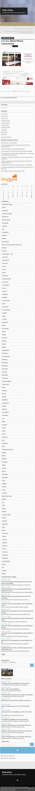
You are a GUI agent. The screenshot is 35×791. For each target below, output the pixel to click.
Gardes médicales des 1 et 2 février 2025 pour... (16, 736)
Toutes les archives (6, 137)
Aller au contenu (5, 1)
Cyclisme (4, 319)
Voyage (4, 570)
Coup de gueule (6, 310)
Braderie (4, 248)
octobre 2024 (5, 125)
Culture (4, 316)
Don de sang (5, 328)
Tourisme (4, 539)
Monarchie (5, 462)
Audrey (3, 618)
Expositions (5, 365)
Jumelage (4, 424)
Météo (3, 455)
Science (4, 508)
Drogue (4, 334)
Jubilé (3, 421)
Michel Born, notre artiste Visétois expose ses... (16, 700)
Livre (3, 440)
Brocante (4, 251)
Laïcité (3, 434)
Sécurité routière (6, 514)
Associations (5, 232)
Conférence (5, 294)
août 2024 (4, 130)
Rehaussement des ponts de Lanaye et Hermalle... (17, 694)
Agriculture (5, 210)
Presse (3, 490)
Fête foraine (5, 375)
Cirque (3, 266)
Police (3, 480)
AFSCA (4, 207)
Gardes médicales (6, 381)
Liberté (23, 149)
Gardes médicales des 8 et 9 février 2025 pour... (16, 725)
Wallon (4, 573)
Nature (4, 471)
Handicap (4, 390)
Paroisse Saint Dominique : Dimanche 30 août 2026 (14, 145)
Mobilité (4, 459)
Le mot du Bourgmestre (19, 28)
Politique (4, 483)
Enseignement (5, 350)
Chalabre (29, 165)
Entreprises (5, 353)
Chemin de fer (5, 260)
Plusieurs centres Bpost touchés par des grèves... (17, 731)
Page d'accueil (30, 28)
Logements (5, 443)
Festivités (4, 372)
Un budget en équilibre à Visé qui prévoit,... (15, 719)
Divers (3, 325)
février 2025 (4, 116)
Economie (4, 337)
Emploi (4, 344)
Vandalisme (5, 558)
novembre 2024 (5, 123)
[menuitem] (20, 28)
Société (4, 517)
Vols (3, 567)
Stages (3, 530)
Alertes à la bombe (7, 213)
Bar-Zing (22, 171)
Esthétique (5, 362)
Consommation (6, 300)
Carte (3, 654)
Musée (3, 465)
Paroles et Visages (27, 151)
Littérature (5, 437)
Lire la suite (4, 107)
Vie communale (6, 561)
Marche (4, 452)
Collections (5, 275)
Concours (4, 291)
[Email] (17, 750)
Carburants (5, 257)
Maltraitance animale (7, 449)
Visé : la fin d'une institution (10, 689)
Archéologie (5, 223)
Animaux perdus (6, 220)
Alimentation (5, 216)
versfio (3, 603)
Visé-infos (7, 10)
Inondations (5, 415)
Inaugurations (5, 403)
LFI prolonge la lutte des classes (9, 171)
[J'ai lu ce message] (33, 787)
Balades (4, 238)
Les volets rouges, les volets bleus (10, 149)
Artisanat (4, 226)
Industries (4, 409)
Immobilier (5, 400)
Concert (4, 288)
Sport (3, 527)
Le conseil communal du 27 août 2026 (11, 167)
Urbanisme (5, 552)
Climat (3, 272)
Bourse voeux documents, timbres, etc (12, 244)
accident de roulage (7, 204)
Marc (2, 640)
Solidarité (4, 521)
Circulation (5, 263)
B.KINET (3, 611)
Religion (4, 499)
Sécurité (4, 511)
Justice (4, 428)
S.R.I (3, 502)
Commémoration (6, 279)
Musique (4, 468)
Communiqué (5, 285)
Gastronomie (5, 384)
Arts (3, 229)
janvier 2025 (4, 118)
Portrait (4, 487)
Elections (4, 341)
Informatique (5, 412)
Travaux (4, 549)
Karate (3, 431)
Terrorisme (5, 533)
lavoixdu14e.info (5, 146)
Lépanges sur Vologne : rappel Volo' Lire (11, 157)
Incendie (4, 406)
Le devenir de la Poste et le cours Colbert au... (13, 165)
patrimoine (5, 477)
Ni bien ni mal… (5, 143)
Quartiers (4, 493)
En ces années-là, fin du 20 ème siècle (11, 151)
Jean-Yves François (7, 581)
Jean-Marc (4, 625)
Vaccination (5, 555)
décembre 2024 (5, 120)
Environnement (6, 356)
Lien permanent (6, 91)
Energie (4, 347)
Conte (3, 303)
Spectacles (5, 524)
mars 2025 (4, 114)
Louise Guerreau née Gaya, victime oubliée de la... (14, 153)
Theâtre (4, 536)
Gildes (3, 387)
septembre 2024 (5, 127)
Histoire (4, 393)
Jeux (3, 418)
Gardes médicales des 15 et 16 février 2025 (15, 706)
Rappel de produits (7, 496)
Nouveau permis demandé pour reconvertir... (15, 683)
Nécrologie (5, 474)
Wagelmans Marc (6, 648)
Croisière (4, 313)
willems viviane (5, 596)
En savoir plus (12, 789)
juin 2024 (3, 134)
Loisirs (3, 446)
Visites (3, 564)
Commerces (5, 282)
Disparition (5, 322)
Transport (4, 545)
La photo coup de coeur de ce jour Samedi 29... (13, 161)
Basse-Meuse (5, 241)
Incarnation (14, 143)
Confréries (4, 297)
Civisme (4, 269)
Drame (4, 331)
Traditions (4, 542)
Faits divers (5, 369)
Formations (5, 378)
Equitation (4, 359)
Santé (3, 505)
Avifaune (4, 235)
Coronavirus (5, 306)
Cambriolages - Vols (7, 254)
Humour (4, 396)
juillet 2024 (4, 132)
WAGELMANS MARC (7, 589)
